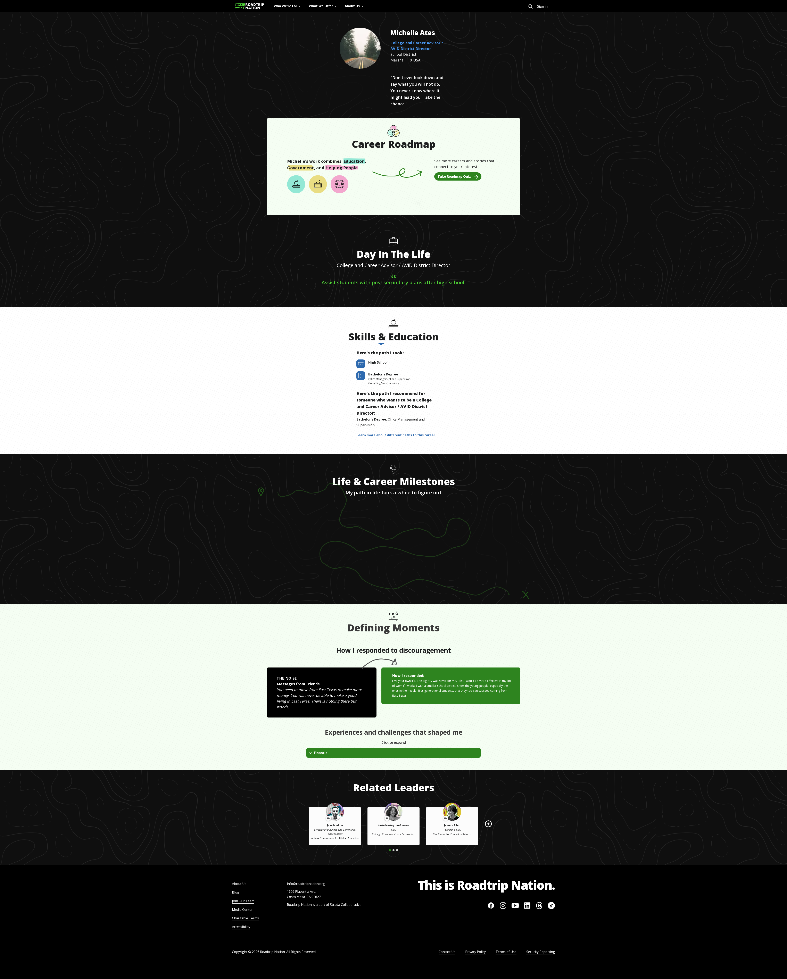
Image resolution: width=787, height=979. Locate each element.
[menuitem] (530, 6)
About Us (239, 883)
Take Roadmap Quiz (454, 176)
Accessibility (241, 926)
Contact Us (447, 951)
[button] (488, 824)
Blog (235, 892)
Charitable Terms (245, 918)
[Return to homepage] (249, 6)
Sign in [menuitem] (542, 6)
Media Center (242, 909)
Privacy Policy (475, 951)
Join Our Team (243, 901)
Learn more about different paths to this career (395, 435)
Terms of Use (506, 951)
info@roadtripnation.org (306, 883)
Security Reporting (540, 951)
